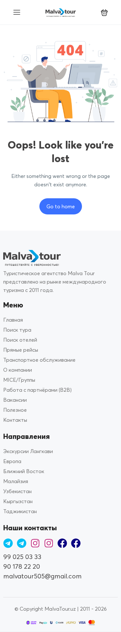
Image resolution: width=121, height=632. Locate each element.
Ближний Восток (23, 471)
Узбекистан (17, 491)
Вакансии (15, 400)
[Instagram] (35, 543)
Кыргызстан (18, 501)
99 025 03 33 (22, 557)
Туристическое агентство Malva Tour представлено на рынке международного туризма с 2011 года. (54, 281)
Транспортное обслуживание (39, 360)
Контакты (15, 420)
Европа (12, 461)
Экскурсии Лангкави (28, 451)
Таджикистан (20, 511)
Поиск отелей (20, 340)
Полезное (15, 410)
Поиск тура (17, 329)
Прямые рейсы (20, 350)
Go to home (60, 206)
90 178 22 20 (21, 566)
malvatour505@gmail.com (42, 576)
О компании (17, 370)
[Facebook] (62, 543)
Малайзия (15, 481)
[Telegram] (8, 543)
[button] (104, 12)
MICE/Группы (19, 380)
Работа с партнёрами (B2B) (37, 390)
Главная (13, 319)
